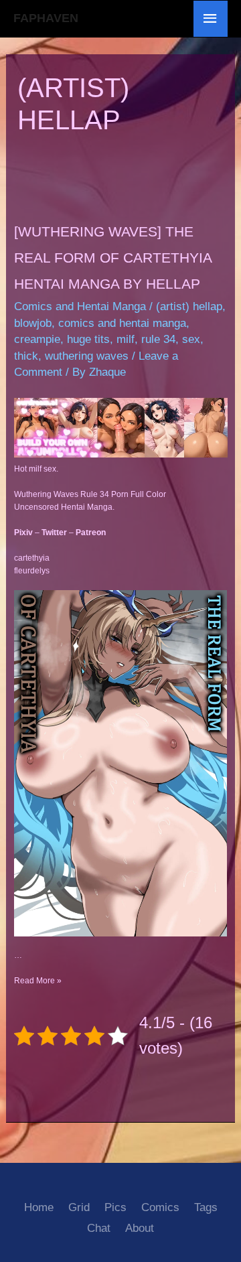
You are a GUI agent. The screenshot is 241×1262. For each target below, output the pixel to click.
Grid (79, 1207)
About (139, 1228)
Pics (115, 1207)
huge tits (88, 339)
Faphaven (45, 18)
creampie (37, 339)
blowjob (33, 323)
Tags (206, 1207)
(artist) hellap (189, 306)
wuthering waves (87, 356)
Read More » (38, 980)
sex (191, 339)
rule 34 (158, 339)
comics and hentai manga (122, 323)
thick (26, 356)
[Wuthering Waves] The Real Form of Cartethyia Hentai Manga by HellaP (113, 257)
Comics (160, 1207)
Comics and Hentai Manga (80, 306)
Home (39, 1207)
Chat (98, 1228)
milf (125, 339)
